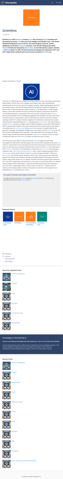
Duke (13, 421)
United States (16, 151)
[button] (52, 2)
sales (31, 153)
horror (30, 39)
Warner (27, 48)
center (36, 141)
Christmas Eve (19, 128)
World (41, 122)
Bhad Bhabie (15, 323)
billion (9, 149)
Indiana (54, 114)
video (8, 155)
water (40, 134)
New (8, 50)
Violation (14, 431)
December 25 (27, 151)
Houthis (14, 372)
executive (22, 46)
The (19, 42)
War (44, 122)
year (12, 170)
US (44, 166)
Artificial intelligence (18, 274)
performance (6, 153)
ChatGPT (14, 283)
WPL (12, 441)
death (23, 136)
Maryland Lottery (17, 402)
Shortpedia (11, 2)
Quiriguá (14, 303)
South (13, 392)
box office (45, 52)
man (8, 124)
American (18, 39)
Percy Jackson (15, 382)
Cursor (13, 412)
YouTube (45, 149)
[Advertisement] (31, 66)
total (47, 147)
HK (40, 476)
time (58, 143)
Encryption (15, 451)
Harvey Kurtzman (17, 313)
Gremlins (23, 178)
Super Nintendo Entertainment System (23, 461)
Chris (45, 39)
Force (28, 122)
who (11, 124)
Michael (5, 48)
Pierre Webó (9, 261)
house (50, 130)
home (4, 155)
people (31, 128)
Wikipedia (35, 178)
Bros (31, 48)
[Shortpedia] (3, 2)
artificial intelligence (26, 180)
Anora (13, 293)
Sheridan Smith (10, 259)
